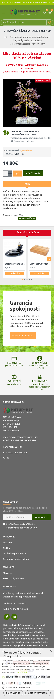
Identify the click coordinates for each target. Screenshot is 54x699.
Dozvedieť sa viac (22, 335)
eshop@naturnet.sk (26, 596)
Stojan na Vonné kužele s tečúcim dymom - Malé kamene (15, 264)
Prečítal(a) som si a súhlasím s (21, 526)
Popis (27, 184)
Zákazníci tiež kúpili (27, 232)
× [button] (51, 651)
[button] (5, 259)
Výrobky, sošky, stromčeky (28, 40)
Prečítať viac (21, 672)
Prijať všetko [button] (13, 693)
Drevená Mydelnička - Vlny (40, 264)
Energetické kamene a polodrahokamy (30, 37)
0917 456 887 (19, 603)
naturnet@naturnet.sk (31, 593)
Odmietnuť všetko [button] (38, 693)
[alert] (27, 673)
